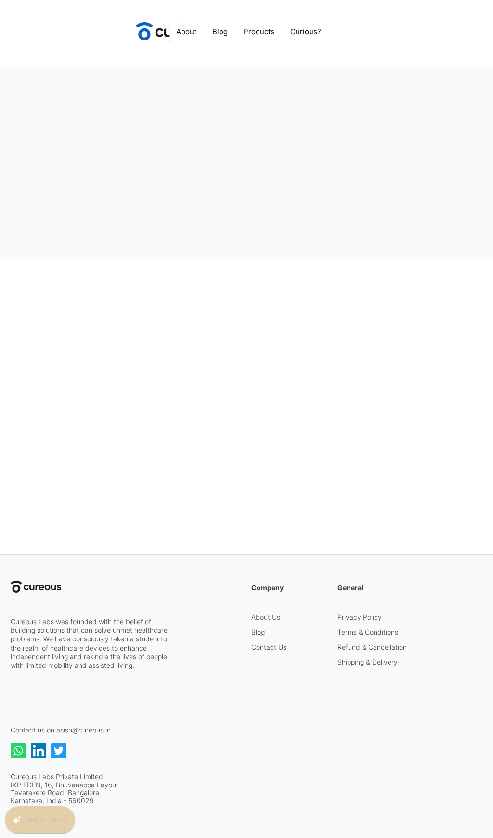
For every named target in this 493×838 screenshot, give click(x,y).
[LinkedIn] (38, 750)
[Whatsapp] (18, 750)
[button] (259, 31)
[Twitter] (58, 750)
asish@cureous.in (83, 730)
